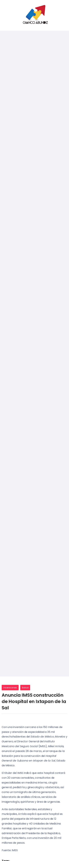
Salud (25, 687)
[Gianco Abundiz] (34, 15)
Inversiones (10, 687)
